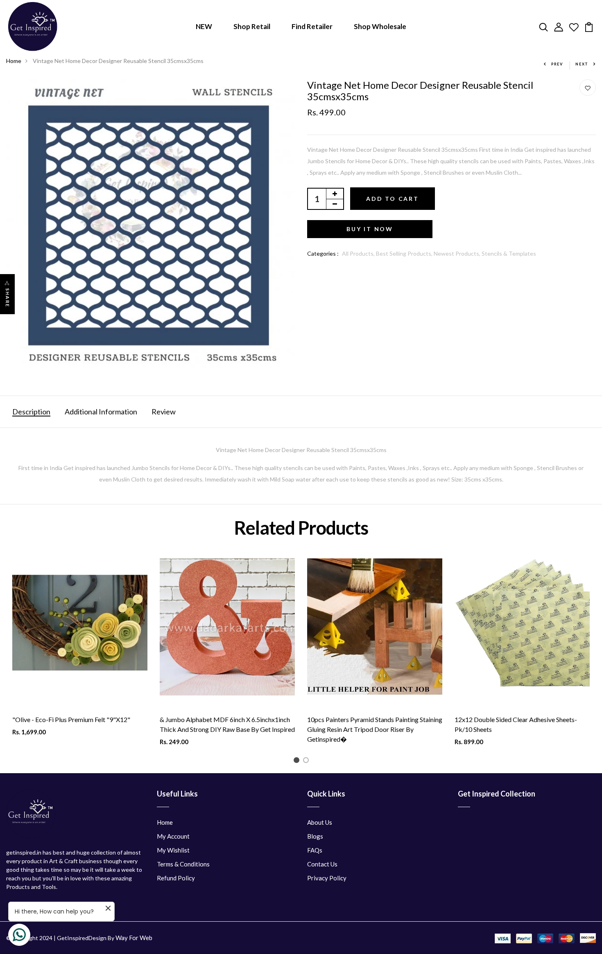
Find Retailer (312, 26)
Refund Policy (176, 878)
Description (31, 411)
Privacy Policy (326, 878)
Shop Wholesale (380, 26)
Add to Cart (392, 198)
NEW (204, 26)
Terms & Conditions (183, 864)
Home (13, 60)
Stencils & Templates (509, 253)
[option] (80, 651)
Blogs (315, 836)
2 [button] (307, 761)
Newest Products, (458, 253)
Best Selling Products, (405, 253)
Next (581, 64)
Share (7, 297)
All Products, (359, 253)
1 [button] (297, 761)
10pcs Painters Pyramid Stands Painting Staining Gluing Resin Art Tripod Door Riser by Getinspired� (374, 729)
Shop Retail (251, 26)
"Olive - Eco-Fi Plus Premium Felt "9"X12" (71, 719)
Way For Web (133, 937)
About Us (319, 822)
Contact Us (322, 864)
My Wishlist (173, 850)
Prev (557, 64)
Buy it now (369, 228)
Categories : (323, 253)
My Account (173, 836)
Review (164, 411)
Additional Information (101, 411)
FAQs (314, 850)
